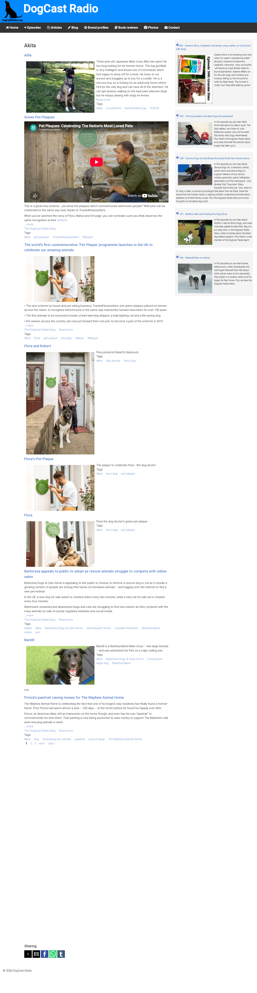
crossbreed (113, 108)
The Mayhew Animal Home (125, 739)
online (28, 632)
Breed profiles (98, 27)
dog (36, 739)
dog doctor (113, 360)
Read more (103, 99)
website (62, 220)
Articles (56, 27)
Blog (74, 27)
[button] (28, 954)
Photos (152, 27)
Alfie (28, 55)
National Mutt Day (136, 108)
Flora (37, 338)
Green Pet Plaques (39, 117)
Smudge (66, 338)
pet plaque (50, 338)
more (30, 224)
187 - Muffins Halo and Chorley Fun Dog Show (203, 214)
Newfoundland (151, 628)
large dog (102, 663)
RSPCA (154, 108)
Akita (99, 108)
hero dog (130, 360)
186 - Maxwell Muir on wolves (194, 257)
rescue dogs (96, 739)
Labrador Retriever (126, 628)
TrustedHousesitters (66, 237)
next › (42, 743)
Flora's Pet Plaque (38, 459)
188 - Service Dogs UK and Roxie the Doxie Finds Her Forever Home (214, 158)
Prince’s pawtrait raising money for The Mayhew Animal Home (74, 697)
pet (37, 632)
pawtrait (80, 739)
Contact (174, 27)
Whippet (87, 237)
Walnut (79, 338)
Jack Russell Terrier (98, 628)
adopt (28, 628)
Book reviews (128, 27)
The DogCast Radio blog (39, 228)
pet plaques (41, 237)
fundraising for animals (57, 739)
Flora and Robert (37, 346)
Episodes (34, 27)
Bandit (29, 640)
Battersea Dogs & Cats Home (64, 628)
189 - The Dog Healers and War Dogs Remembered (206, 116)
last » (52, 743)
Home (13, 27)
